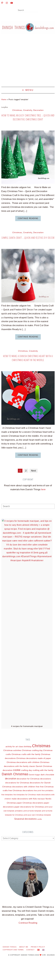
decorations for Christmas (17, 783)
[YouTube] (11, 3)
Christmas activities (12, 750)
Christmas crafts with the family (26, 754)
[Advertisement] (28, 62)
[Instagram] (7, 3)
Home (3, 99)
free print (37, 791)
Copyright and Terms (13, 950)
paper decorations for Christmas (29, 807)
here (43, 489)
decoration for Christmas (28, 779)
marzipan (41, 799)
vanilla (39, 819)
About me (23, 947)
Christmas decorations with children (23, 762)
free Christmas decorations (20, 790)
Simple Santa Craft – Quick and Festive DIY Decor (27, 237)
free (38, 787)
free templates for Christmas (24, 795)
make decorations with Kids (24, 799)
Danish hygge (34, 775)
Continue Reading (28, 218)
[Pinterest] (2, 3)
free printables (47, 791)
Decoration (38, 110)
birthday (28, 746)
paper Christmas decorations (30, 803)
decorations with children (23, 787)
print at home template (32, 811)
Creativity (27, 110)
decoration (10, 778)
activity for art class (15, 746)
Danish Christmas (15, 774)
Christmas (17, 110)
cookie (17, 770)
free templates (7, 795)
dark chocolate (47, 774)
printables (19, 811)
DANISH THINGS (9, 947)
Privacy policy (38, 947)
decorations (45, 779)
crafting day (26, 770)
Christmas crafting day (32, 750)
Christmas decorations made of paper (33, 758)
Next (33, 471)
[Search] (37, 10)
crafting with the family (43, 770)
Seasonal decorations (25, 819)
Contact (30, 950)
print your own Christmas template (37, 815)
